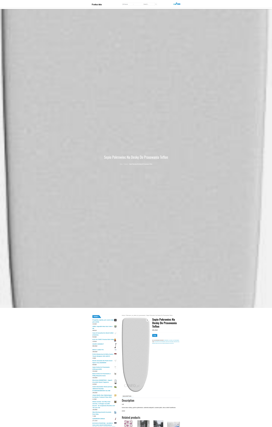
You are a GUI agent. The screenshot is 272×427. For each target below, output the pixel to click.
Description (127, 396)
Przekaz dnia (97, 4)
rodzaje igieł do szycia (157, 343)
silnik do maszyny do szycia (168, 343)
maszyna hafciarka (169, 341)
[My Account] (174, 4)
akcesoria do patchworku (160, 341)
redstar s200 (176, 341)
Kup (154, 335)
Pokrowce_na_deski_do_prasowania (135, 315)
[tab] (128, 396)
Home (123, 315)
